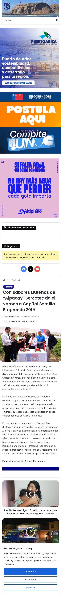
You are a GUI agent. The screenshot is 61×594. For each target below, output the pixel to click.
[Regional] (30, 8)
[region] (30, 568)
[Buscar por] (57, 20)
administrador (11, 316)
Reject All (30, 587)
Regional (16, 280)
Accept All (30, 571)
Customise (30, 579)
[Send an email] (18, 316)
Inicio (7, 280)
